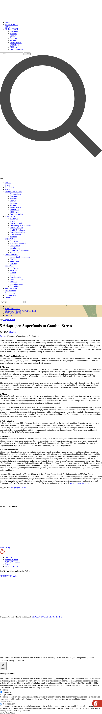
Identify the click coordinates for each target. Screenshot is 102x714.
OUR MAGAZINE (13, 313)
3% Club (13, 259)
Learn (2, 336)
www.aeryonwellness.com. (80, 483)
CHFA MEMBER (56, 617)
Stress (24, 487)
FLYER (8, 27)
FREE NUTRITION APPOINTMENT (20, 311)
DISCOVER (10, 216)
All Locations (15, 194)
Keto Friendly (15, 277)
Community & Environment (21, 225)
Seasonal (13, 282)
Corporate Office (16, 49)
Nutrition (13, 237)
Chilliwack (14, 47)
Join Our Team (11, 288)
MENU (3, 178)
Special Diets (15, 286)
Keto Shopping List (17, 232)
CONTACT (10, 315)
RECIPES (9, 266)
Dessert (13, 273)
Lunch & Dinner (16, 279)
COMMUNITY (11, 255)
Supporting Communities (20, 257)
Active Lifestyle (16, 223)
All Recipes (14, 268)
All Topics (14, 219)
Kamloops (14, 31)
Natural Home (15, 234)
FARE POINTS (11, 25)
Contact (8, 297)
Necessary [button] (4, 690)
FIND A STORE (11, 29)
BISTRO (8, 189)
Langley (13, 36)
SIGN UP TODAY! (8, 576)
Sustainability (15, 248)
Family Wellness (16, 228)
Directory (13, 264)
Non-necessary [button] (6, 701)
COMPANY (10, 239)
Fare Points (9, 187)
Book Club (14, 261)
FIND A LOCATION (13, 192)
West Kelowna (16, 43)
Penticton (13, 38)
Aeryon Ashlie (9, 320)
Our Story (14, 241)
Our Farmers (15, 246)
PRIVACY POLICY (40, 617)
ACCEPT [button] (22, 660)
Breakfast (13, 270)
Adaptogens (15, 487)
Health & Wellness (17, 230)
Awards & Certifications (19, 250)
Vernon (13, 40)
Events (7, 22)
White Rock (14, 45)
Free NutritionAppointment (10, 292)
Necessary (7, 692)
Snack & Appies (16, 284)
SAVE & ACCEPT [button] (7, 713)
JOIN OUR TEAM (12, 309)
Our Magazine (10, 295)
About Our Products (18, 243)
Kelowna (13, 34)
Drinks (12, 275)
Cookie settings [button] (8, 660)
